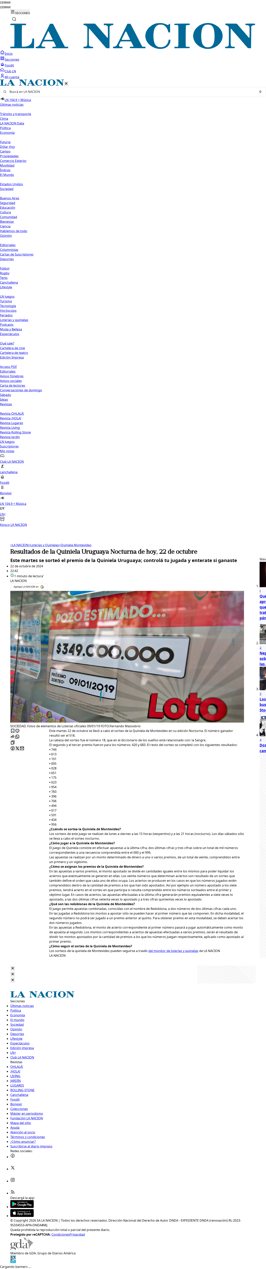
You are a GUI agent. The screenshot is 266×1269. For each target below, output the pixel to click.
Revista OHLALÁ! (12, 413)
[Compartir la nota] (12, 737)
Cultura (5, 212)
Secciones (12, 59)
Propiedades (9, 156)
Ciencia (5, 226)
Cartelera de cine (12, 348)
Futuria (5, 142)
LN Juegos (7, 296)
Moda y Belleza (11, 329)
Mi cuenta (12, 77)
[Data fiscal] (13, 1262)
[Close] (12, 968)
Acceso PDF (8, 367)
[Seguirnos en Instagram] (12, 1181)
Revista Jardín (10, 437)
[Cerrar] (66, 83)
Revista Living (10, 427)
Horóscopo (8, 310)
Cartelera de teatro (14, 353)
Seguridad (7, 203)
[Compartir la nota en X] (17, 748)
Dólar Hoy (7, 147)
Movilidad (7, 165)
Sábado (5, 395)
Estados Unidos (11, 184)
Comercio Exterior (13, 161)
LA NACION (19, 545)
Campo (5, 151)
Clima (4, 118)
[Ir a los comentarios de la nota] (17, 731)
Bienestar (7, 221)
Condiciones (60, 1234)
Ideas (4, 399)
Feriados (6, 315)
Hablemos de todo (13, 231)
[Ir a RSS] (12, 1193)
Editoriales (8, 245)
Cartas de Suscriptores (16, 254)
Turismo (6, 301)
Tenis (4, 278)
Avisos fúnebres (12, 376)
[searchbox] (131, 91)
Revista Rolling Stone (15, 432)
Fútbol (4, 268)
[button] (133, 303)
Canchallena (9, 282)
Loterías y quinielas (14, 320)
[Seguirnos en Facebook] (12, 1157)
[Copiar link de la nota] (12, 742)
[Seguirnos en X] (12, 1169)
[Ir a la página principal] (133, 48)
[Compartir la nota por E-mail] (22, 748)
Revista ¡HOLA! (10, 418)
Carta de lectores (12, 385)
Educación (7, 207)
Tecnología (8, 306)
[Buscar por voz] (260, 92)
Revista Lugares (11, 423)
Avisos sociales (11, 381)
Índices (5, 170)
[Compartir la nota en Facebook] (12, 748)
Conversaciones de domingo (21, 390)
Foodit (9, 65)
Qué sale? (7, 343)
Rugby (4, 273)
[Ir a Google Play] (22, 1207)
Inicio (9, 54)
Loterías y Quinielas (43, 545)
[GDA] (21, 1248)
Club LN (10, 71)
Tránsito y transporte (15, 114)
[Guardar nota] (12, 731)
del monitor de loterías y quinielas (173, 951)
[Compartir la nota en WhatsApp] (17, 737)
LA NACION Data (12, 123)
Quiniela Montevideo (75, 545)
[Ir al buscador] (14, 19)
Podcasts (6, 324)
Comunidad (8, 217)
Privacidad (77, 1234)
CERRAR (5, 2)
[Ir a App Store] (22, 1216)
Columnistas (9, 250)
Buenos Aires (9, 198)
